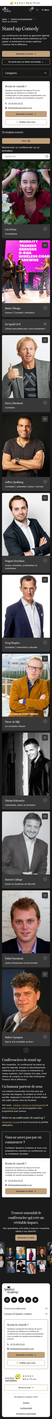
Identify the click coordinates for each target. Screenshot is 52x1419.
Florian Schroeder (15, 800)
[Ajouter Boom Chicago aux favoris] (45, 245)
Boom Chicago (12, 308)
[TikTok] (21, 1300)
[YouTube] (14, 1300)
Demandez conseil (11, 1122)
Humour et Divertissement (21, 19)
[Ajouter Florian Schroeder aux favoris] (45, 738)
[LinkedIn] (28, 1300)
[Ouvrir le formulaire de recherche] (37, 9)
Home (4, 19)
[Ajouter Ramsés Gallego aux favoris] (45, 816)
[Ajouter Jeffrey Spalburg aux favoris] (45, 419)
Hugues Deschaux (15, 561)
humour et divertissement (34, 1105)
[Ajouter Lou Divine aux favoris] (45, 166)
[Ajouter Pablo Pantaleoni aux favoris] (45, 895)
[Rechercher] (47, 156)
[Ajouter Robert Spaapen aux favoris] (45, 974)
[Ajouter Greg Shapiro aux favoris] (45, 580)
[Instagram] (7, 1300)
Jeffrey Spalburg (14, 482)
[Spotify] (35, 1300)
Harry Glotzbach (14, 403)
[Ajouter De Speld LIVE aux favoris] (45, 324)
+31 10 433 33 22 (15, 103)
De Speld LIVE (13, 324)
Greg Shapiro (12, 643)
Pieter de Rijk (12, 722)
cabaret (16, 1105)
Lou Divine (11, 229)
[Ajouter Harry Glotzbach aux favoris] (45, 340)
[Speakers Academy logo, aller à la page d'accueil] (6, 9)
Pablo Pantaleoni (14, 958)
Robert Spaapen (14, 1037)
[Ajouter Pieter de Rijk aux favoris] (45, 659)
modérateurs (12, 1108)
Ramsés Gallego (13, 879)
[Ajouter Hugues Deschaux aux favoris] (45, 498)
